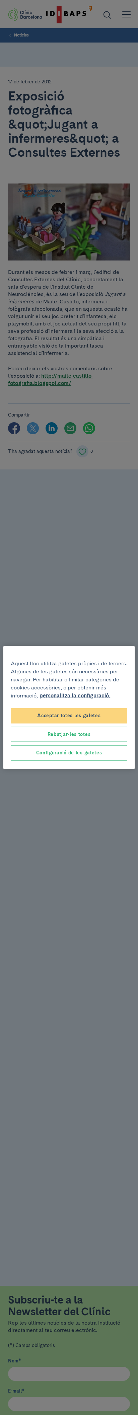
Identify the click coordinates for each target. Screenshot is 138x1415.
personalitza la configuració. (75, 695)
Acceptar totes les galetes (68, 715)
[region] (68, 707)
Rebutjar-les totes (69, 734)
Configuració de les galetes (69, 752)
